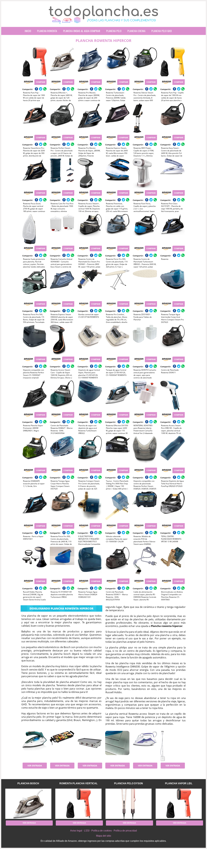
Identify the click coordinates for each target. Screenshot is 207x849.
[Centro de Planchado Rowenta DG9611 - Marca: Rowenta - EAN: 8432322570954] (117, 562)
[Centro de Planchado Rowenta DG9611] (172, 340)
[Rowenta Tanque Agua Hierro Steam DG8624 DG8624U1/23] (90, 562)
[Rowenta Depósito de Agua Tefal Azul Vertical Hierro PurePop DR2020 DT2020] (172, 451)
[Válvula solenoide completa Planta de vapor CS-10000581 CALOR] (117, 506)
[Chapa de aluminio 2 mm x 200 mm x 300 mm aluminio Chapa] (117, 746)
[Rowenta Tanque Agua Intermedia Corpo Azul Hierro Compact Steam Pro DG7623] (172, 284)
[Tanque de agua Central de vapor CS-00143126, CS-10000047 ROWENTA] (117, 340)
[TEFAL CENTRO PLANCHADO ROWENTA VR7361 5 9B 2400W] (172, 506)
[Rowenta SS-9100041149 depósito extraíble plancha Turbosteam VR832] (62, 562)
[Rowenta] (172, 229)
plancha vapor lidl (178, 783)
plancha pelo (113, 31)
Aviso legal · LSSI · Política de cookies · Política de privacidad (103, 830)
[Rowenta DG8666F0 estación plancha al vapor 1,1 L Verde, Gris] (34, 451)
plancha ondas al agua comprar (81, 31)
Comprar (40, 82)
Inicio (28, 31)
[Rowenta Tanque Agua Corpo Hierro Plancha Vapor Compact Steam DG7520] (62, 451)
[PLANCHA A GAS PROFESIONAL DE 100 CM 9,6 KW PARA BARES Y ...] (90, 746)
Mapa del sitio (103, 835)
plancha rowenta (47, 31)
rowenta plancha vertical (78, 783)
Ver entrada (34, 765)
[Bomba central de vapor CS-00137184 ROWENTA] (90, 284)
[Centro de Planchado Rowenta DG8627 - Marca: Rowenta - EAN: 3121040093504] (62, 395)
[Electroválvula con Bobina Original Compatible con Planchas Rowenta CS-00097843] (172, 562)
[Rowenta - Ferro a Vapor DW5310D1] (34, 506)
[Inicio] (103, 21)
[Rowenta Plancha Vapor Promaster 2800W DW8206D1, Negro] (34, 395)
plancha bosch (28, 783)
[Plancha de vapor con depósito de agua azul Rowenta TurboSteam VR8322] (90, 395)
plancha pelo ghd (161, 31)
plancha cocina (136, 31)
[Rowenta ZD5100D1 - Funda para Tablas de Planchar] (145, 284)
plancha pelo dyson (128, 783)
